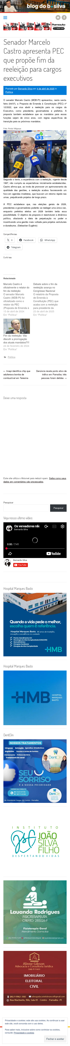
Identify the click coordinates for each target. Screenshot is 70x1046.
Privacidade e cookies (24, 1032)
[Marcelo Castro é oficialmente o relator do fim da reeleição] (18, 299)
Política (9, 92)
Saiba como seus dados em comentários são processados (34, 480)
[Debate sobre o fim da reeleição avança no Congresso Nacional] (48, 299)
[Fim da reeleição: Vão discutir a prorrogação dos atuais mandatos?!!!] (16, 326)
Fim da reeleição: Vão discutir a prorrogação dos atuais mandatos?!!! (16, 339)
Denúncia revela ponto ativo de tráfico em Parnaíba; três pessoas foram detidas (51, 374)
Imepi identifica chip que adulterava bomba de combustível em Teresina (16, 374)
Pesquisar (8, 502)
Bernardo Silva (25, 88)
